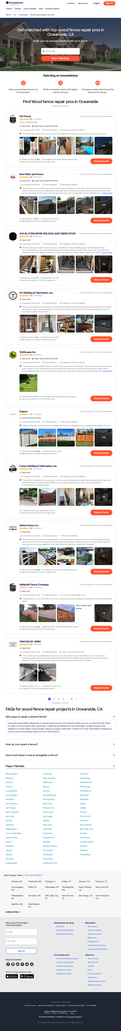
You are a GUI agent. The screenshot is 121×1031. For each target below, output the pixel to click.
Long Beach (11, 791)
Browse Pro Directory (65, 930)
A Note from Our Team (97, 945)
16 (72, 699)
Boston (46, 786)
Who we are (93, 962)
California (53, 1012)
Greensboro (49, 837)
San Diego (10, 808)
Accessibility (72, 1012)
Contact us (92, 977)
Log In (97, 3)
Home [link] (8, 15)
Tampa (9, 850)
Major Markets (15, 766)
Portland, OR (34, 895)
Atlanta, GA (16, 881)
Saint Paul (47, 803)
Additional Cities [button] (12, 912)
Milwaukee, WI (52, 887)
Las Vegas (48, 816)
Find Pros (60, 926)
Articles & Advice (52, 9)
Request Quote (101, 161)
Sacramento (12, 803)
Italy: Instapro (61, 1005)
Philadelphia (86, 782)
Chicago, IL (50, 881)
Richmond (85, 837)
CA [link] (14, 15)
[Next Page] (76, 699)
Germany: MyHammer (46, 1005)
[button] (28, 146)
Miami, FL (32, 887)
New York (47, 825)
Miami (8, 842)
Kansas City (48, 808)
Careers (91, 966)
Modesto (10, 799)
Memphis (84, 795)
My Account (93, 926)
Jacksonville (11, 837)
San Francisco (12, 812)
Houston (84, 820)
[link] (60, 119)
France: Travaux (30, 1005)
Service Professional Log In (67, 959)
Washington (11, 829)
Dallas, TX (66, 881)
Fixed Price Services (64, 934)
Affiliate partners (95, 985)
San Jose (10, 816)
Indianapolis (11, 863)
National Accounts (64, 974)
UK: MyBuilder (92, 1005)
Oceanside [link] (23, 15)
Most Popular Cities (13, 875)
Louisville (47, 774)
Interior (9, 9)
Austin (83, 803)
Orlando (10, 846)
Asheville (47, 829)
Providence (85, 791)
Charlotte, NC (35, 881)
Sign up (21, 951)
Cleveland (48, 854)
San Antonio (86, 825)
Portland (84, 774)
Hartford (10, 825)
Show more (107, 193)
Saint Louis (48, 812)
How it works (93, 959)
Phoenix (9, 778)
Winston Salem (50, 846)
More (41, 9)
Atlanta (9, 854)
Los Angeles (11, 795)
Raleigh (46, 842)
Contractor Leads (63, 970)
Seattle (83, 846)
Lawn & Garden (30, 9)
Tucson (9, 782)
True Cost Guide (94, 930)
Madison (84, 850)
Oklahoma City (50, 863)
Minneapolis (48, 799)
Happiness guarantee (96, 981)
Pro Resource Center (65, 966)
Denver (9, 820)
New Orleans (49, 778)
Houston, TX (101, 881)
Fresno (9, 786)
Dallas (83, 808)
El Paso (83, 812)
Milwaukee (85, 854)
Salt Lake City (86, 829)
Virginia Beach (87, 842)
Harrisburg (85, 778)
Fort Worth (85, 816)
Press (90, 970)
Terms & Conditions (75, 1017)
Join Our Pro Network (65, 962)
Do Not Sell (62, 1012)
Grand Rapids (49, 795)
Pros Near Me (93, 942)
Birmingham (11, 774)
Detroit (46, 791)
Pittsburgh (85, 786)
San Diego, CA (86, 895)
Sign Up (109, 3)
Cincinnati (48, 850)
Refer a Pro (92, 938)
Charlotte (47, 833)
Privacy (46, 1012)
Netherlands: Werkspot (76, 1005)
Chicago (10, 859)
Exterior (18, 9)
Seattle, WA (17, 904)
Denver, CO (84, 881)
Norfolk (83, 833)
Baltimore (47, 782)
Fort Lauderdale (13, 833)
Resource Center (95, 934)
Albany (46, 820)
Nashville (84, 799)
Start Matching (60, 58)
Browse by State (33, 875)
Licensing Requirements (97, 949)
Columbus (48, 859)
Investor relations (95, 974)
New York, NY (102, 887)
